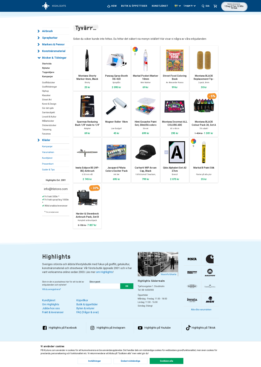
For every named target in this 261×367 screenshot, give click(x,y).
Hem (113, 6)
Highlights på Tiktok (203, 327)
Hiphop (45, 91)
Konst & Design (49, 104)
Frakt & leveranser (53, 312)
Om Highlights (50, 304)
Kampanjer (47, 146)
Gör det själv (48, 108)
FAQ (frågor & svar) (87, 312)
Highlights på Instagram (111, 327)
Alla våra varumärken (201, 309)
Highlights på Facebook (63, 327)
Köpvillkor (82, 300)
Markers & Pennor (53, 44)
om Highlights (104, 272)
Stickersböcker (49, 125)
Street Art (47, 99)
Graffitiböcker (48, 82)
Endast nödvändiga (130, 361)
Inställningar (94, 361)
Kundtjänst (160, 6)
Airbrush (47, 31)
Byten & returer (85, 308)
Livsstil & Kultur (49, 116)
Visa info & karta (168, 274)
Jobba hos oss (51, 308)
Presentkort (47, 164)
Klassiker (46, 95)
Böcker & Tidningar (54, 57)
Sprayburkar (50, 37)
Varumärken (48, 152)
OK (126, 286)
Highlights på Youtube (157, 327)
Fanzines (46, 134)
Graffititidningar (49, 87)
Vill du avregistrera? (51, 289)
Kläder (46, 140)
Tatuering (46, 129)
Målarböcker (48, 121)
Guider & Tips (48, 169)
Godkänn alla (166, 361)
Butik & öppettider (134, 6)
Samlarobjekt (48, 112)
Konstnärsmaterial (53, 51)
